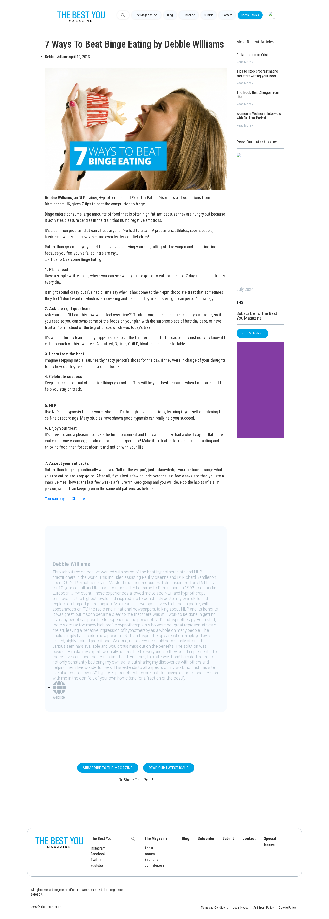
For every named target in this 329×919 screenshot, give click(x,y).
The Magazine (143, 15)
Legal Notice (240, 907)
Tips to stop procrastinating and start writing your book (257, 73)
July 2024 (245, 289)
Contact (227, 15)
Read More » (245, 62)
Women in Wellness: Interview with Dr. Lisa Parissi (259, 115)
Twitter (96, 860)
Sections (151, 859)
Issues (149, 853)
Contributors (154, 865)
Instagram (98, 848)
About (148, 848)
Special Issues (250, 15)
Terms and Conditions (214, 907)
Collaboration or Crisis (253, 55)
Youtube (97, 865)
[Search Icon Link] (123, 15)
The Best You (101, 838)
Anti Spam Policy (263, 907)
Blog (170, 15)
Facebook (98, 854)
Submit (208, 15)
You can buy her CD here (65, 498)
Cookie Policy (287, 907)
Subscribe (189, 15)
